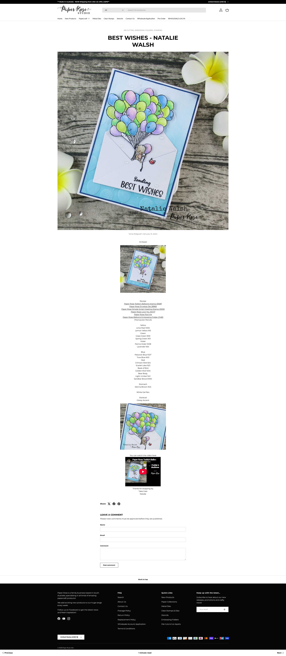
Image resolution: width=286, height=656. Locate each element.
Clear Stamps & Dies (170, 611)
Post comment (109, 565)
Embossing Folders (170, 620)
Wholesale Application (146, 18)
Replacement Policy (127, 620)
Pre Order (161, 18)
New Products (70, 18)
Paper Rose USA (68, 648)
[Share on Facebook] (113, 503)
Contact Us (130, 18)
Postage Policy (124, 611)
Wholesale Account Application (132, 624)
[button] (227, 10)
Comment (104, 546)
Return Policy (124, 615)
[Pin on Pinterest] (118, 503)
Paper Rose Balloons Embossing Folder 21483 (143, 317)
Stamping (158, 30)
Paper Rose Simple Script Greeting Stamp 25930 (143, 309)
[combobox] (154, 10)
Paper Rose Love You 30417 (143, 312)
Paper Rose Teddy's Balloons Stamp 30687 (143, 304)
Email (102, 535)
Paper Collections (169, 602)
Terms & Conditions (126, 629)
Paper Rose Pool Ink (143, 314)
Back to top (143, 579)
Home (60, 18)
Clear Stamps (109, 18)
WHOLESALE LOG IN (176, 18)
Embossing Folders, (144, 30)
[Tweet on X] (109, 503)
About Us (122, 602)
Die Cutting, (129, 30)
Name (102, 525)
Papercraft (83, 18)
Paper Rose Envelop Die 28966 (143, 306)
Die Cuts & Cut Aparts (171, 624)
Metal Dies (97, 18)
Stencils (120, 18)
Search (121, 597)
